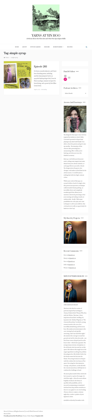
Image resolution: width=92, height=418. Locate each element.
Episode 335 (71, 255)
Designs (47, 47)
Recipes (70, 47)
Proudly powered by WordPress (13, 416)
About (24, 47)
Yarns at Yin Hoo (46, 36)
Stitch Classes (35, 47)
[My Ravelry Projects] (75, 232)
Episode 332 (72, 268)
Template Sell (39, 416)
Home (17, 47)
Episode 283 (40, 66)
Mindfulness (57, 47)
